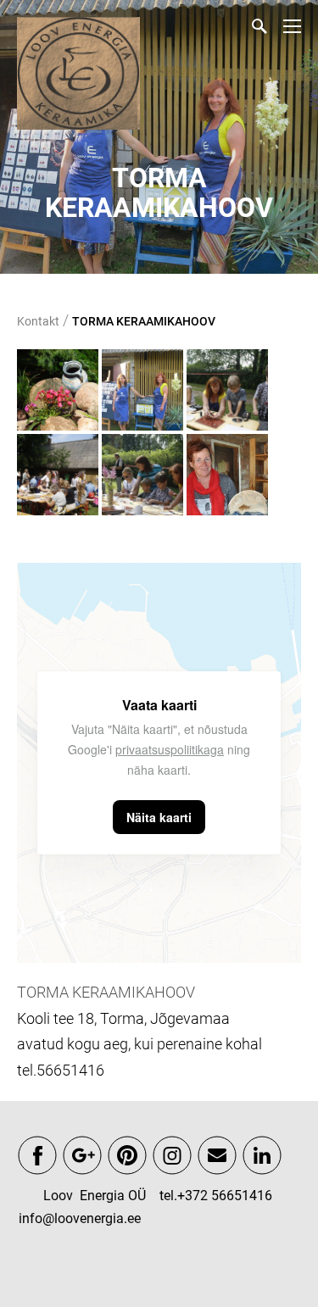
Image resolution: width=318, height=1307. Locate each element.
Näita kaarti (159, 817)
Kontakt (38, 321)
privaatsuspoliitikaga (169, 749)
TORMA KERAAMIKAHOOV (143, 321)
